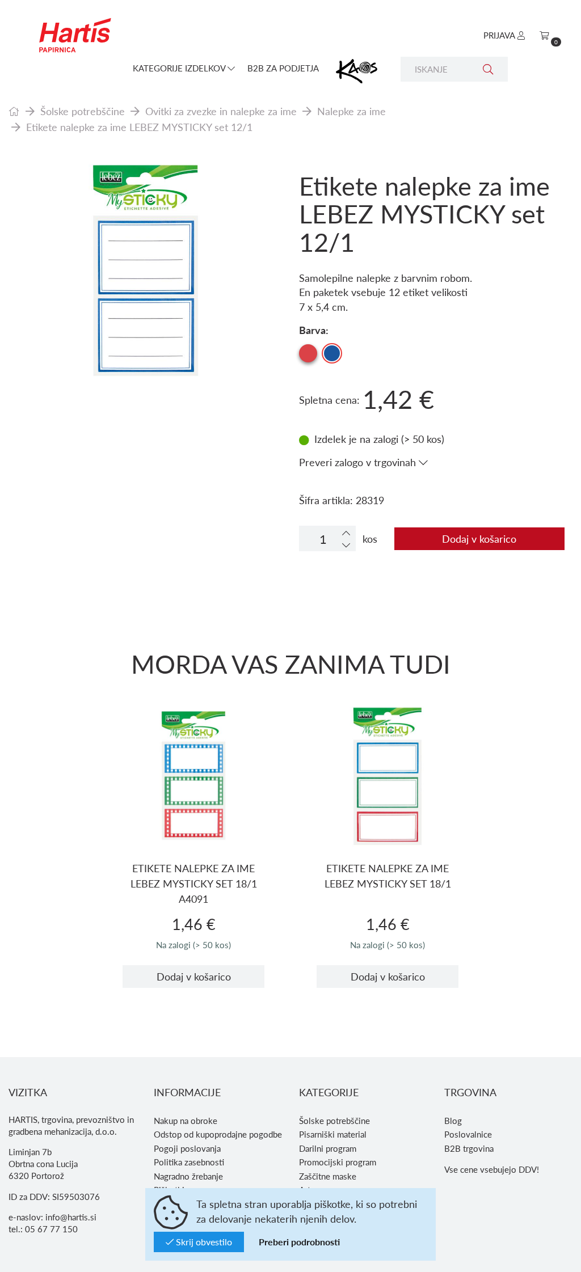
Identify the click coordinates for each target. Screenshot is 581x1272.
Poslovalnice (468, 1134)
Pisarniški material (333, 1134)
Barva (312, 330)
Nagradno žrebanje (188, 1176)
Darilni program (327, 1148)
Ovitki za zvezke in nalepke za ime (221, 111)
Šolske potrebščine (82, 111)
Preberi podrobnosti (299, 1241)
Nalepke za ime (351, 111)
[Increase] (346, 533)
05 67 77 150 (51, 1229)
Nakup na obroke (185, 1120)
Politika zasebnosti (189, 1162)
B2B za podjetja (283, 68)
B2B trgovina (469, 1148)
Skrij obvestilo (203, 1241)
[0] (544, 35)
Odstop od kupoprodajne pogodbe (218, 1134)
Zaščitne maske (327, 1176)
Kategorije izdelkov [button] (180, 68)
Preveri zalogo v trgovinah (359, 462)
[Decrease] (346, 545)
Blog (453, 1120)
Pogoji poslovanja (187, 1148)
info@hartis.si (70, 1217)
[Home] (14, 111)
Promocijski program (337, 1162)
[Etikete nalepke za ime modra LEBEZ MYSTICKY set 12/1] (145, 267)
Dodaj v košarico (479, 538)
